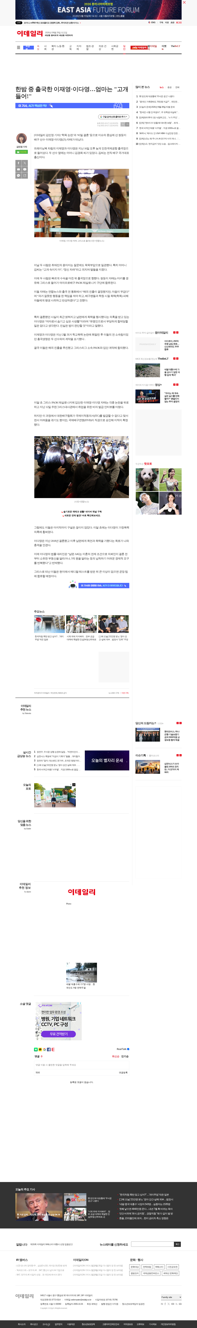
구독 (161, 22)
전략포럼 (147, 1267)
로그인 (179, 22)
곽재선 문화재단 (170, 1273)
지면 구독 (125, 693)
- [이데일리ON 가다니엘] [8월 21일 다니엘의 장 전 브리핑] (97, 1274)
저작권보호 (128, 1324)
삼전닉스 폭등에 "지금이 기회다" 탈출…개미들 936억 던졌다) (62, 756)
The (175, 46)
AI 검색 (28, 48)
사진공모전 (172, 1267)
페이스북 (18, 163)
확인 (177, 1244)
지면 (167, 22)
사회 (45, 47)
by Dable (27, 829)
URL (25, 176)
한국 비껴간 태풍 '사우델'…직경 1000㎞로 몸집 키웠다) (59, 769)
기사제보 (152, 1324)
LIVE (19, 22)
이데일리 (45, 34)
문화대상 (135, 1267)
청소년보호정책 (88, 1324)
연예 (177, 87)
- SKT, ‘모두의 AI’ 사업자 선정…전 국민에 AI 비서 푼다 (38, 1274)
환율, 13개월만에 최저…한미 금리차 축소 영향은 (142, 1218)
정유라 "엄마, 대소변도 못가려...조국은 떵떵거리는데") (59, 760)
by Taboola (26, 713)
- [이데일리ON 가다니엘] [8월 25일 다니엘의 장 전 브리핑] (97, 1265)
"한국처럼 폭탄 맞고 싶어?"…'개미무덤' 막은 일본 (143, 1194)
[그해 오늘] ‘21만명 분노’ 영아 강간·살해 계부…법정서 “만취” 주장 (151, 1199)
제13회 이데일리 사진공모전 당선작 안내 (48, 1244)
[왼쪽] (70, 784)
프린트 (25, 169)
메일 (18, 169)
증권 (169, 87)
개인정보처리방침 (168, 1324)
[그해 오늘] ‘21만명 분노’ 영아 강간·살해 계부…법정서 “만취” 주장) (64, 765)
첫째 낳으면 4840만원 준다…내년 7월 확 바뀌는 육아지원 (147, 1209)
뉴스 (162, 87)
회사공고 (34, 1324)
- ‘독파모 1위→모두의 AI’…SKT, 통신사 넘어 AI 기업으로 (39, 1270)
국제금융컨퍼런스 (151, 1273)
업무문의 (58, 1324)
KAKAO (18, 176)
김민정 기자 (21, 147)
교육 (70, 47)
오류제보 (140, 1324)
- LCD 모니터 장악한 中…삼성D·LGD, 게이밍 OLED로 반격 (41, 1265)
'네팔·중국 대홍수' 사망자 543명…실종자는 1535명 (143, 1204)
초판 (172, 22)
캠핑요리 (135, 1273)
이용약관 (70, 1324)
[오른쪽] (73, 784)
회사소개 (21, 1324)
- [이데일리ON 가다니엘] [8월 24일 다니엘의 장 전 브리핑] (97, 1270)
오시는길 (46, 1324)
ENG (153, 22)
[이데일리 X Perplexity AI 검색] (72, 105)
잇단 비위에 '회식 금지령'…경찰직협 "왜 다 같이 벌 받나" (146, 1213)
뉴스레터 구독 (114, 693)
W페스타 (159, 1267)
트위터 (25, 163)
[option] (73, 22)
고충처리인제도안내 (110, 1324)
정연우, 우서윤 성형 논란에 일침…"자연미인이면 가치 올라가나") (64, 752)
